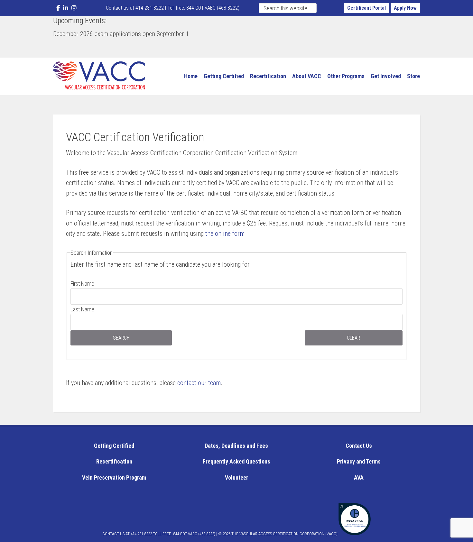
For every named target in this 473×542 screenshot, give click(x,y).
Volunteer (236, 477)
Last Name (82, 309)
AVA (359, 477)
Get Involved (386, 76)
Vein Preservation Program (114, 477)
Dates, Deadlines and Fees (236, 445)
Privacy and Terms (359, 461)
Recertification (268, 76)
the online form (225, 233)
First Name (82, 283)
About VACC (306, 76)
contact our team (199, 383)
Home (191, 76)
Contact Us (359, 445)
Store (413, 76)
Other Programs (346, 76)
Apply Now (405, 8)
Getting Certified (224, 76)
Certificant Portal (366, 8)
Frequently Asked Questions (236, 461)
